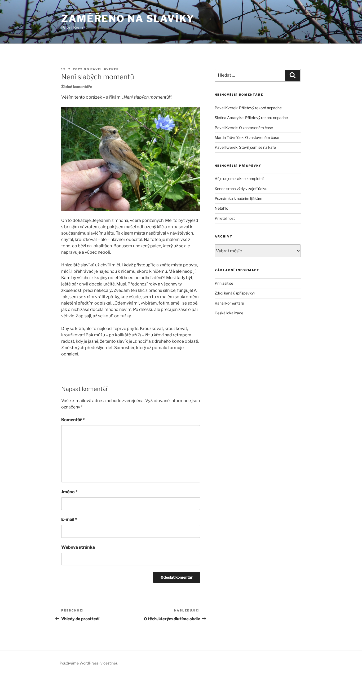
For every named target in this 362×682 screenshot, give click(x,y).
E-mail (69, 519)
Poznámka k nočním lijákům (238, 198)
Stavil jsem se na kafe (257, 147)
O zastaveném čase (256, 127)
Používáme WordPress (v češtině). (89, 663)
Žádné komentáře (76, 87)
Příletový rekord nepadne (260, 107)
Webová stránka (78, 547)
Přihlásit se (224, 283)
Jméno (69, 491)
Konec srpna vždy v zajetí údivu (241, 188)
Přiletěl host (225, 218)
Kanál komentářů (229, 303)
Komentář (73, 419)
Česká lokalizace (229, 313)
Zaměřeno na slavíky (128, 18)
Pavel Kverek (104, 69)
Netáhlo (221, 208)
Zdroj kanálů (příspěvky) (235, 293)
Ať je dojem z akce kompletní (239, 178)
